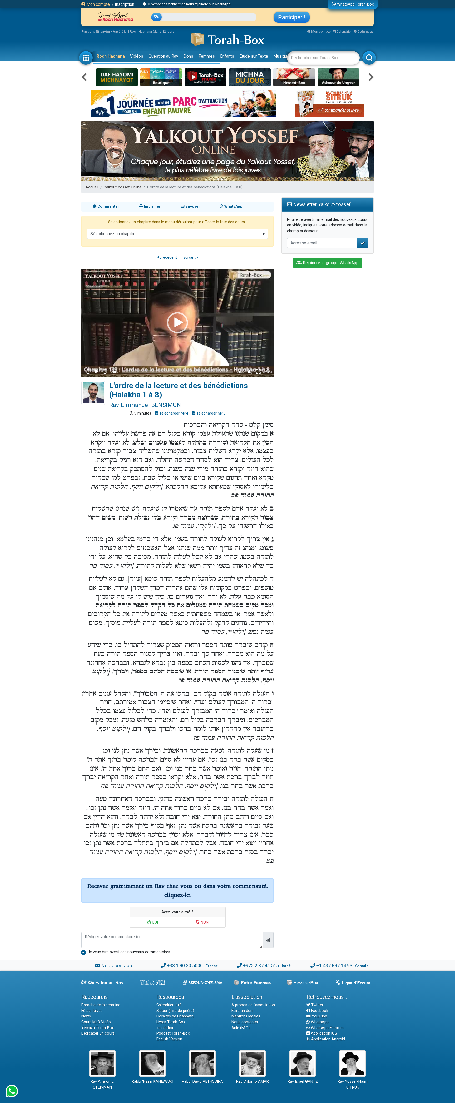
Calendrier (344, 31)
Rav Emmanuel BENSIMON (145, 404)
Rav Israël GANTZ (303, 1081)
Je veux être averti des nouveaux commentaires (129, 952)
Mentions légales (245, 1016)
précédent (168, 257)
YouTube (319, 1016)
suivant (190, 257)
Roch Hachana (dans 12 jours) (153, 31)
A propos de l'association (253, 1005)
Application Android (327, 1039)
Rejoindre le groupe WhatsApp (330, 262)
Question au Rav (163, 56)
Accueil (92, 187)
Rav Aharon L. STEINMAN (102, 1084)
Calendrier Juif (168, 1005)
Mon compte (98, 4)
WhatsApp (319, 1022)
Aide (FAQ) (240, 1028)
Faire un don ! (242, 1011)
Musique (281, 56)
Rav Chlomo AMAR (252, 1081)
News (86, 1016)
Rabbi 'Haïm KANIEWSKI (152, 1081)
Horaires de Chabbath (175, 1016)
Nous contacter (118, 965)
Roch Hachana (111, 56)
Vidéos (136, 56)
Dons (188, 56)
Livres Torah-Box (170, 1022)
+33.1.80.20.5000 (185, 965)
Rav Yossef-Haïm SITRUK (353, 1084)
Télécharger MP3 (210, 413)
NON (204, 922)
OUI (154, 922)
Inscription (124, 4)
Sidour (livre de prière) (175, 1011)
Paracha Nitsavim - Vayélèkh (104, 31)
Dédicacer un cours (98, 1033)
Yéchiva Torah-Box (97, 1028)
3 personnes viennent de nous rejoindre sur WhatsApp (189, 4)
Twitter (316, 1005)
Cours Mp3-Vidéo (96, 1022)
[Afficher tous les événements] (144, 4)
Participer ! (291, 17)
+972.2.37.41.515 (261, 965)
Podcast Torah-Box (173, 1033)
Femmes (207, 56)
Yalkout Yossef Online (122, 187)
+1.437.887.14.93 (334, 965)
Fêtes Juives (91, 1011)
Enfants (227, 56)
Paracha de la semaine (100, 1005)
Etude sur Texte (253, 56)
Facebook (319, 1011)
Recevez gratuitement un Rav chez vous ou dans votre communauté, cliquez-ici (177, 890)
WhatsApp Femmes (327, 1028)
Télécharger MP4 (173, 413)
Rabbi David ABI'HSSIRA (202, 1081)
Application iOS (323, 1033)
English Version (169, 1039)
